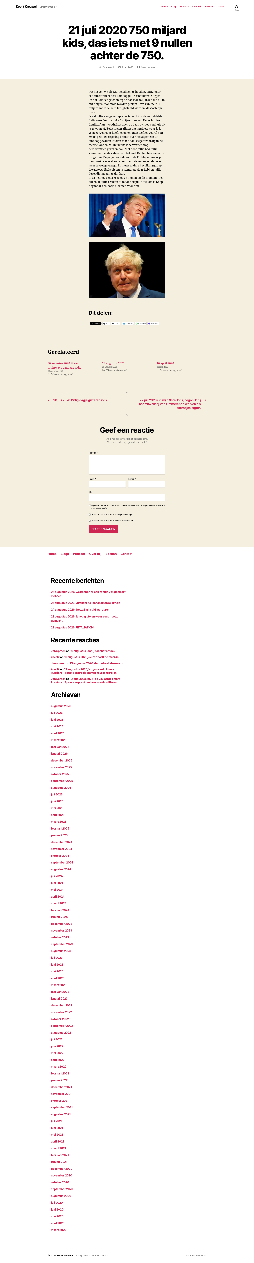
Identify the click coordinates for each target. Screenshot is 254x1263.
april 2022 (57, 1060)
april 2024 (57, 896)
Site (90, 492)
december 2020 (61, 1168)
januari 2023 (59, 998)
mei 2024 (57, 889)
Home (164, 6)
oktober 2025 (60, 774)
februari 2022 (60, 1073)
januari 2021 (59, 1162)
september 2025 (62, 781)
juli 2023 (57, 957)
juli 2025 (57, 794)
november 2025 (61, 767)
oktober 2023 (60, 937)
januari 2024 (59, 917)
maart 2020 (58, 1230)
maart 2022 (58, 1066)
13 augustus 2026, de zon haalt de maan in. (91, 657)
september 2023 (62, 944)
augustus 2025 (61, 787)
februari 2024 (60, 910)
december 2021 (61, 1087)
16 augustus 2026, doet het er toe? (92, 651)
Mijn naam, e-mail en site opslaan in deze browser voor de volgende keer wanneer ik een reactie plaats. (128, 506)
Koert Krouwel (26, 6)
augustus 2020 (61, 1196)
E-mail (132, 479)
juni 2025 (57, 801)
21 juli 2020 (127, 67)
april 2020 (57, 1223)
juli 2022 (57, 1039)
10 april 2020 (165, 363)
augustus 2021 (61, 1114)
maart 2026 (58, 740)
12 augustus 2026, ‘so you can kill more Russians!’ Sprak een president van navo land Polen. (84, 671)
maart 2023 (58, 985)
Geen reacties (148, 67)
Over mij (196, 6)
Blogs (174, 6)
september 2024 (62, 862)
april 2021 (57, 1141)
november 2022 (61, 1012)
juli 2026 (57, 712)
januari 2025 (59, 835)
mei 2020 (57, 1216)
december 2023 (61, 923)
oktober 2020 (60, 1182)
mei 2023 (57, 971)
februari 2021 (60, 1155)
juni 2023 (57, 964)
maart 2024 (58, 903)
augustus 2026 (61, 706)
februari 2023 (60, 991)
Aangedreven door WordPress (92, 1255)
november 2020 (61, 1175)
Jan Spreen (58, 651)
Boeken (209, 6)
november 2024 (61, 849)
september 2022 (62, 1025)
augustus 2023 (61, 951)
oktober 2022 (60, 1019)
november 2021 (61, 1093)
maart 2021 (58, 1148)
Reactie (93, 453)
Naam (92, 479)
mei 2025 (57, 808)
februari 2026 (60, 747)
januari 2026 (59, 753)
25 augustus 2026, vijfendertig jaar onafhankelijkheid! (86, 603)
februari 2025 (60, 828)
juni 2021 (57, 1128)
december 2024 (61, 842)
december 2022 (61, 1005)
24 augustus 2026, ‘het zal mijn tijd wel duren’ (80, 609)
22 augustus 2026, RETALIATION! (72, 627)
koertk (111, 67)
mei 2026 (57, 726)
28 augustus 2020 (113, 363)
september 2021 (62, 1107)
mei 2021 (57, 1134)
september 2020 (62, 1189)
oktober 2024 (60, 855)
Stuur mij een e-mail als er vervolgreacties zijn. (112, 514)
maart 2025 (58, 821)
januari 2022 (59, 1080)
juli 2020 (57, 1202)
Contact (220, 6)
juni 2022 (57, 1046)
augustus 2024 (61, 869)
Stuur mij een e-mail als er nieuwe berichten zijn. (113, 520)
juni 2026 (57, 719)
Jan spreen (58, 663)
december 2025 (61, 760)
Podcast (184, 6)
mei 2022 (57, 1053)
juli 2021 (56, 1121)
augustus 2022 (61, 1032)
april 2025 (57, 815)
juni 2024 (57, 883)
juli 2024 (57, 876)
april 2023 (57, 978)
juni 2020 (57, 1209)
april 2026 (57, 733)
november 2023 (61, 930)
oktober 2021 (60, 1100)
